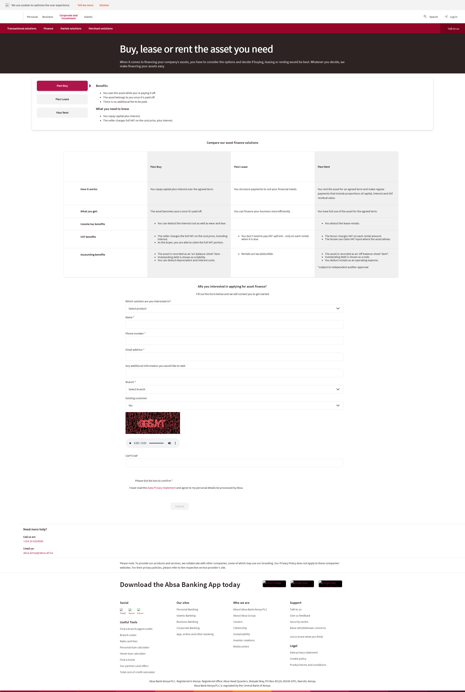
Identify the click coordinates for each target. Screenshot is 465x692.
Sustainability (241, 634)
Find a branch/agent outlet (136, 629)
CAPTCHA (132, 456)
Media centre (241, 646)
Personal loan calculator (134, 647)
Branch (131, 382)
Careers (238, 621)
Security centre (299, 621)
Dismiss (104, 5)
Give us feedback (300, 615)
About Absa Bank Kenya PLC (250, 609)
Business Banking (187, 621)
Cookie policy (298, 658)
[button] (21, 28)
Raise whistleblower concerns (308, 628)
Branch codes (128, 635)
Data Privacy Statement (161, 488)
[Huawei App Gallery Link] (330, 585)
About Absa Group (244, 615)
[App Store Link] (274, 585)
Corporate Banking (188, 628)
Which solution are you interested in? (148, 301)
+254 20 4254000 (33, 541)
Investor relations (244, 640)
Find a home (127, 659)
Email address (135, 349)
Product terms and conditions (308, 665)
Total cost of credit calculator (137, 672)
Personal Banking (187, 609)
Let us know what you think (306, 636)
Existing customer (136, 398)
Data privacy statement (304, 652)
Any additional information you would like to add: (156, 366)
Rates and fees (129, 641)
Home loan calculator (133, 653)
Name (130, 317)
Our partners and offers (134, 666)
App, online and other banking (195, 634)
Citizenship (240, 628)
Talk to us (453, 28)
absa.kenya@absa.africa (38, 553)
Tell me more (85, 5)
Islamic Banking (186, 615)
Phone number (136, 333)
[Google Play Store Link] (302, 585)
